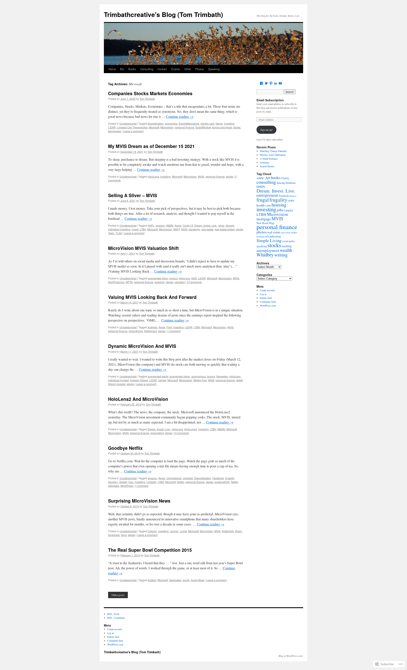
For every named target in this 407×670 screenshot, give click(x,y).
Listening (264, 162)
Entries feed (266, 297)
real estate (207, 229)
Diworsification (202, 478)
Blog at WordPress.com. (291, 655)
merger (162, 380)
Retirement (150, 331)
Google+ (113, 482)
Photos (199, 69)
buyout (173, 278)
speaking (261, 246)
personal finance (184, 127)
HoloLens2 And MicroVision (138, 399)
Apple (178, 225)
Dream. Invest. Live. (205, 225)
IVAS (194, 278)
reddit (239, 380)
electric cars (207, 123)
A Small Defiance (269, 158)
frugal (262, 199)
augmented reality (158, 376)
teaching (287, 246)
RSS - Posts (113, 614)
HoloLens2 (190, 429)
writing (281, 254)
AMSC (260, 178)
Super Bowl (197, 580)
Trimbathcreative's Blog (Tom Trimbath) (163, 14)
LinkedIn (151, 482)
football (152, 580)
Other (187, 69)
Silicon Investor (116, 384)
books (275, 177)
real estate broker (225, 229)
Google (230, 225)
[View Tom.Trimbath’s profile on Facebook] (261, 83)
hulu (131, 482)
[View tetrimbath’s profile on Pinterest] (271, 83)
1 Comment (174, 331)
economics (171, 123)
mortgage (263, 218)
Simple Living (269, 240)
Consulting (146, 69)
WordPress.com (268, 305)
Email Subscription (270, 100)
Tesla (111, 233)
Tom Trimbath (147, 98)
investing (229, 123)
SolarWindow (203, 127)
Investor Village (139, 380)
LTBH (143, 229)
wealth (286, 250)
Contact (162, 69)
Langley (288, 210)
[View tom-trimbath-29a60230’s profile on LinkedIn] (275, 83)
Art (267, 177)
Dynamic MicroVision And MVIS (142, 346)
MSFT (176, 229)
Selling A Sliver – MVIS (132, 195)
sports (186, 580)
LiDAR (112, 127)
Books (132, 69)
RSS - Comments (116, 617)
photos (261, 231)
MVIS (201, 176)
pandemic (194, 229)
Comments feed (268, 301)
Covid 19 (188, 225)
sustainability (222, 482)
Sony (124, 535)
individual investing (119, 229)
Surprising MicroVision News (139, 500)
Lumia (183, 531)
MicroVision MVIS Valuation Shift (143, 248)
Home (112, 69)
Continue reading (179, 116)
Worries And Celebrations (273, 154)
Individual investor (118, 380)
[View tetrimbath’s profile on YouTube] (280, 83)
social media (288, 241)
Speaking (214, 69)
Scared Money (267, 166)
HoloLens (153, 176)
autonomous (198, 376)
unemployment (267, 250)
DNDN (260, 187)
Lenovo (174, 531)
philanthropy (136, 331)
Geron (219, 123)
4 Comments (181, 433)
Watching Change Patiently (273, 151)
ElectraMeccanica (189, 123)
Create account (267, 290)
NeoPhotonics (116, 282)
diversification (156, 123)
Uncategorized (128, 123)
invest (135, 229)
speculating (157, 433)
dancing (281, 183)
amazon (160, 225)
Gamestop (222, 376)
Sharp (238, 531)
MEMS (221, 429)
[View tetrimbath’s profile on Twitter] (266, 83)
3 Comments (194, 282)
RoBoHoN (228, 531)
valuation (179, 282)
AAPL (151, 225)
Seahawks (175, 580)
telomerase (114, 131)
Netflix (180, 482)
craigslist (188, 478)
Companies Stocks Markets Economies (150, 93)
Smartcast (114, 535)
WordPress (126, 486)
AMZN (169, 225)
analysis (152, 327)
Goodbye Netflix (125, 448)
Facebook (218, 478)
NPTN (129, 282)
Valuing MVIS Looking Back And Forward (152, 297)
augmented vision (158, 278)
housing (279, 204)
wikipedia (113, 486)
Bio (122, 69)
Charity (285, 178)
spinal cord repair (222, 127)
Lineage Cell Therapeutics (132, 127)
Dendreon (290, 182)
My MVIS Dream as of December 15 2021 (151, 146)
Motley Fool (200, 380)
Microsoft (154, 127)
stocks (236, 127)
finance (292, 195)
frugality (229, 478)
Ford (169, 327)
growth (123, 482)
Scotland (260, 236)
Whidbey (265, 254)
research (160, 282)
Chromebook (173, 478)
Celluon (152, 531)
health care (263, 205)
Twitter (234, 482)
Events (175, 69)
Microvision (167, 127)
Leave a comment (133, 131)
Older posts (118, 595)
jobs (280, 209)
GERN (291, 200)
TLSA (119, 233)
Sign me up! (266, 129)
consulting (266, 182)
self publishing (273, 236)
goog (221, 225)
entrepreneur (267, 195)
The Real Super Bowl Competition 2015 (150, 550)
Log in (263, 294)
